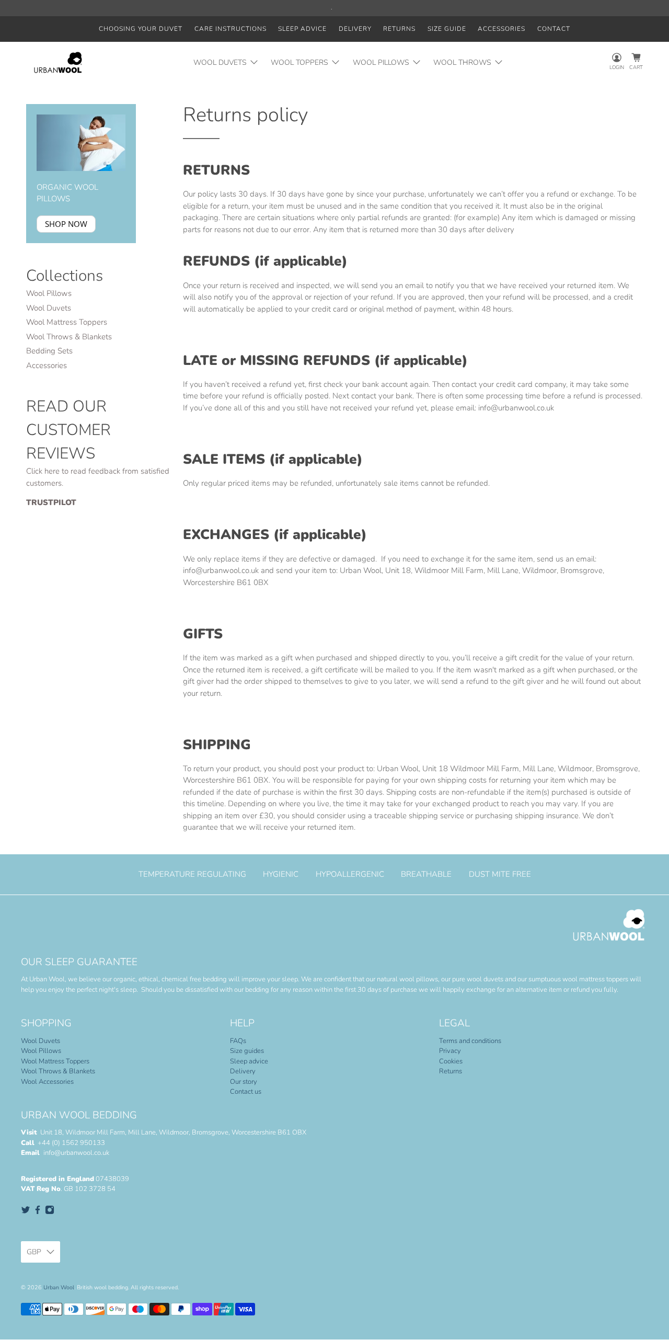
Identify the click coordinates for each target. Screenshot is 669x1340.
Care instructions (230, 29)
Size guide (447, 29)
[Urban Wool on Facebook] (37, 1212)
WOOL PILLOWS (381, 62)
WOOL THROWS (462, 62)
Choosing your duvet (140, 29)
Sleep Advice (302, 29)
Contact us (245, 1091)
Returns (399, 29)
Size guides (247, 1051)
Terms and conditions (470, 1041)
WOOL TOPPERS (299, 62)
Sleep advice (249, 1061)
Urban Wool (58, 1287)
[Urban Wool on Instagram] (49, 1212)
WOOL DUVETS (220, 62)
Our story (243, 1081)
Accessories (501, 29)
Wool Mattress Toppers (66, 322)
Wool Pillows (49, 293)
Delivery (355, 29)
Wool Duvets (48, 308)
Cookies (451, 1061)
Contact (553, 29)
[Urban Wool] (58, 62)
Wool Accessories (47, 1081)
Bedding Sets (49, 351)
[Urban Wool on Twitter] (25, 1212)
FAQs (238, 1041)
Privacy (450, 1051)
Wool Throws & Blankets (69, 336)
